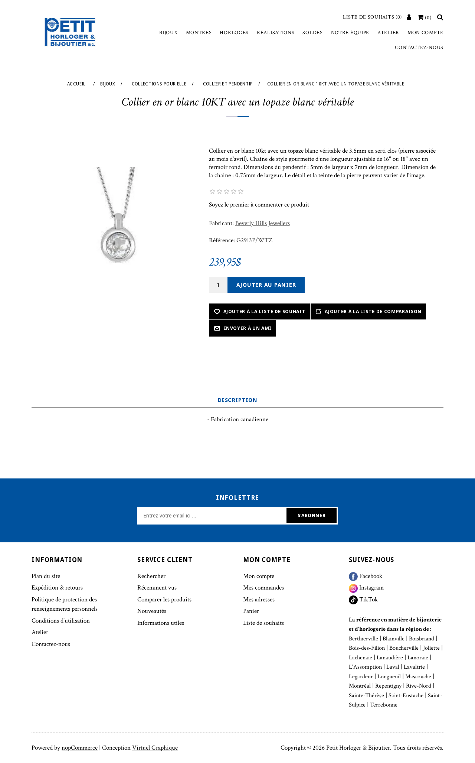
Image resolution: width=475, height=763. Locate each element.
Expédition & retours (57, 588)
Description (237, 400)
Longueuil (389, 677)
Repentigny (388, 686)
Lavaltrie (414, 667)
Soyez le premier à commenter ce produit (259, 205)
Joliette (431, 648)
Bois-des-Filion (367, 648)
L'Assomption (365, 667)
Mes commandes (263, 588)
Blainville (393, 639)
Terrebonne (383, 705)
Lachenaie (360, 658)
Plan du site (46, 576)
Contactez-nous (419, 47)
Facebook (370, 576)
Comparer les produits (164, 599)
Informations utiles (160, 623)
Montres (199, 32)
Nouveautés (151, 611)
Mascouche (418, 677)
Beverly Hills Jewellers (262, 223)
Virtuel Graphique (155, 748)
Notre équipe (350, 32)
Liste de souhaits (263, 623)
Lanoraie (417, 658)
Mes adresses (259, 599)
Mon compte (425, 32)
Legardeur (361, 677)
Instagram (371, 588)
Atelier (388, 32)
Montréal (360, 686)
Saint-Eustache (406, 695)
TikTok (368, 599)
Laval (392, 667)
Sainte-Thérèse (366, 695)
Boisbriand (421, 639)
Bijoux (168, 32)
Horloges (234, 32)
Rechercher (151, 576)
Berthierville (363, 639)
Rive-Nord (418, 686)
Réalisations (275, 32)
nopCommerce (80, 748)
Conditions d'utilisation (61, 621)
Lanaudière (390, 658)
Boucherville (404, 648)
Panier (251, 611)
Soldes (312, 32)
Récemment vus (157, 588)
